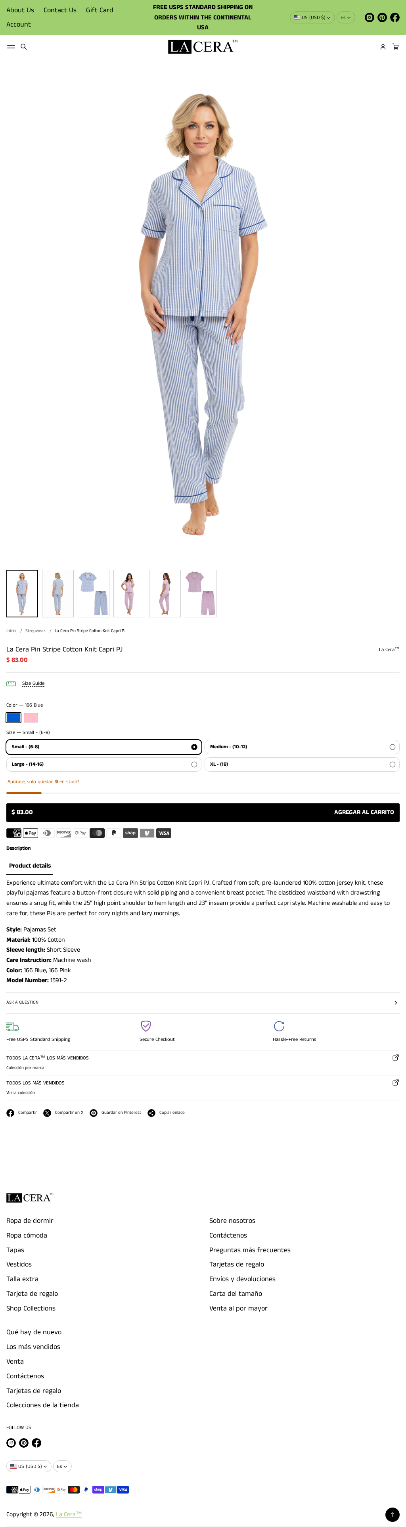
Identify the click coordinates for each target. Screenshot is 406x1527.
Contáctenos (228, 1235)
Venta (15, 1361)
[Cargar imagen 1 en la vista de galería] (22, 593)
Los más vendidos (33, 1347)
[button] (23, 46)
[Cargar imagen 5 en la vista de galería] (165, 593)
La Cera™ (69, 1514)
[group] (29, 866)
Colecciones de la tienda (42, 1405)
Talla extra (22, 1279)
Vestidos (19, 1264)
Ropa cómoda (26, 1235)
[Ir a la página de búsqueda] (23, 46)
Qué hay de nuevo (33, 1332)
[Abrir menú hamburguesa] (11, 47)
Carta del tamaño (235, 1294)
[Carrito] (394, 46)
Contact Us (60, 10)
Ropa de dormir (30, 1221)
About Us (20, 10)
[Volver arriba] (392, 1515)
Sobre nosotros (232, 1221)
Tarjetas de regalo (236, 1264)
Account (18, 24)
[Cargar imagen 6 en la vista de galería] (200, 593)
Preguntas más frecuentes (250, 1250)
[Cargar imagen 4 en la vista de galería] (129, 593)
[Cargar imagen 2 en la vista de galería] (58, 593)
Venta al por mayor (238, 1308)
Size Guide (33, 683)
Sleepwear (35, 631)
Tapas (15, 1250)
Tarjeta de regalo (32, 1294)
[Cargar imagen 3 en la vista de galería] (93, 593)
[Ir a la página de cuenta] (383, 46)
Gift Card (99, 10)
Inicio (11, 631)
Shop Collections (31, 1308)
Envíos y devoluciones (242, 1279)
